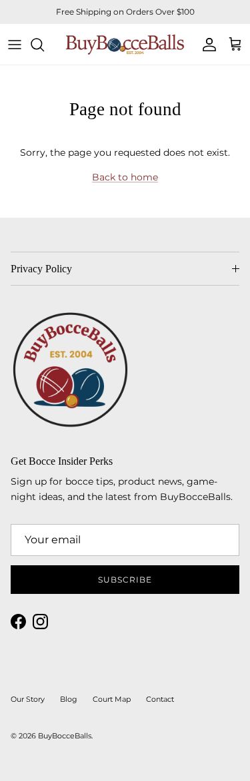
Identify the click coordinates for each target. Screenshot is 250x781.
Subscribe (125, 580)
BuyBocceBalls (64, 735)
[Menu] (14, 44)
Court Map (112, 699)
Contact (160, 699)
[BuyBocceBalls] (125, 44)
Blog (68, 699)
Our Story (28, 699)
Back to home (125, 177)
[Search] (44, 44)
